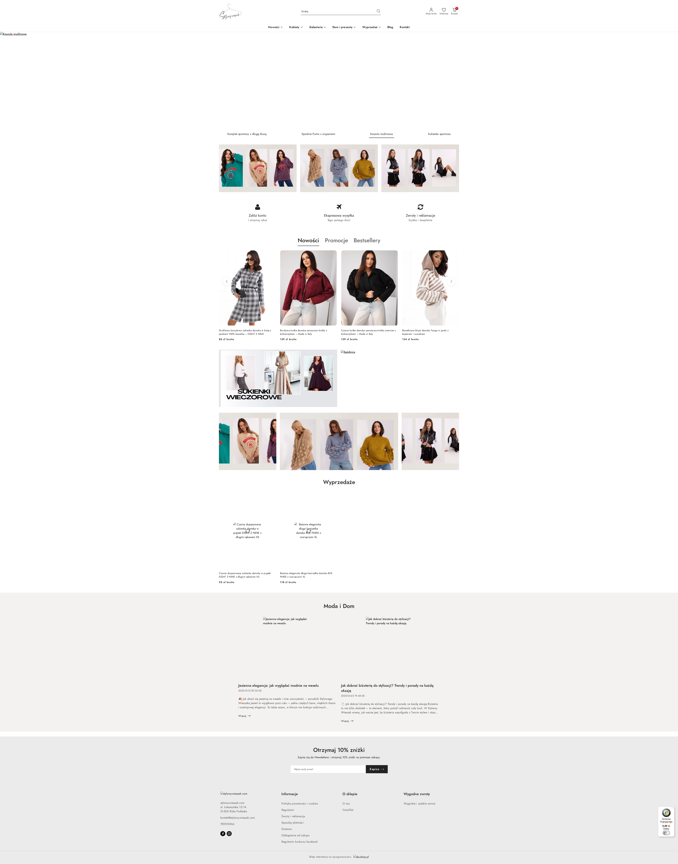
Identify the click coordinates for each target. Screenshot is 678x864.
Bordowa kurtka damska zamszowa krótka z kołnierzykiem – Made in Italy (242, 332)
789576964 (227, 824)
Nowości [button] (308, 240)
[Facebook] (222, 833)
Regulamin (287, 810)
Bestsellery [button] (367, 240)
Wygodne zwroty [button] (417, 794)
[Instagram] (229, 833)
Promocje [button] (336, 240)
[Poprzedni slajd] (8, 80)
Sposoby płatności (292, 823)
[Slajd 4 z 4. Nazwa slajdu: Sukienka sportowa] (339, 80)
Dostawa (286, 829)
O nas (346, 803)
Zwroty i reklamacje (293, 816)
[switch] (666, 833)
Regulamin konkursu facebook (299, 842)
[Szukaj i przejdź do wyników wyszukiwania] (378, 11)
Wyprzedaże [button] (339, 482)
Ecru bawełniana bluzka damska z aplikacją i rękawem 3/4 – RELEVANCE (426, 332)
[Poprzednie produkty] (227, 281)
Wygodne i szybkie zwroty (419, 803)
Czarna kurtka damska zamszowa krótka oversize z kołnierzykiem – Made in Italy (307, 332)
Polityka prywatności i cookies (299, 803)
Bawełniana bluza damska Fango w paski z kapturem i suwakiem (364, 332)
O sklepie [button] (350, 794)
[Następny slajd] (670, 80)
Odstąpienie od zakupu (295, 835)
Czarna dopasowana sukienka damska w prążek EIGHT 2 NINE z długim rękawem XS (245, 574)
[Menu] (672, 809)
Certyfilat (348, 810)
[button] (296, 27)
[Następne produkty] (451, 281)
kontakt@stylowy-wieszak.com (237, 818)
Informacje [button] (289, 794)
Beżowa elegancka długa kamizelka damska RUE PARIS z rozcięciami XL (306, 574)
